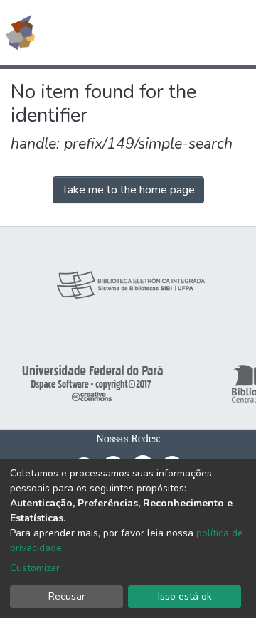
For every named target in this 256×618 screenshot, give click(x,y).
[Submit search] (142, 32)
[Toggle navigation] (236, 32)
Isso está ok (185, 596)
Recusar (66, 596)
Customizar (35, 568)
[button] (162, 32)
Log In (192, 33)
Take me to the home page (128, 190)
